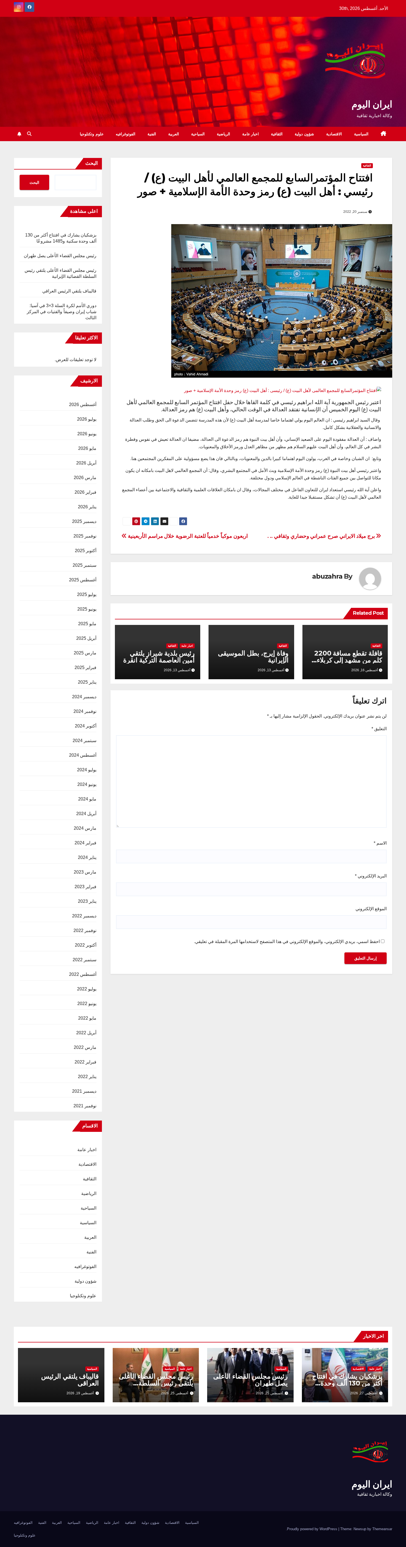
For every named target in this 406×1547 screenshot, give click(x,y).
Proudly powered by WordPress (312, 1529)
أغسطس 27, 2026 (363, 1393)
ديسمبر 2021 (84, 1091)
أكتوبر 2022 (85, 945)
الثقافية (277, 133)
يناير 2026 (87, 506)
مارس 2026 (85, 477)
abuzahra (327, 576)
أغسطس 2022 (82, 974)
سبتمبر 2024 (84, 740)
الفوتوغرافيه (125, 133)
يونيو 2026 (86, 433)
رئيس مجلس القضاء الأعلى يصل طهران (60, 255)
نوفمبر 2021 (84, 1105)
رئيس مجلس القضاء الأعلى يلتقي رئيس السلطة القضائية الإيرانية (156, 1383)
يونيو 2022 (86, 1003)
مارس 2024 (85, 828)
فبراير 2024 (85, 842)
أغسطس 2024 (82, 755)
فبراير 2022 (85, 1062)
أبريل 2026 (86, 463)
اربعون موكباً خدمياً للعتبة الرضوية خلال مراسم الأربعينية (187, 536)
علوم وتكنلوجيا (92, 133)
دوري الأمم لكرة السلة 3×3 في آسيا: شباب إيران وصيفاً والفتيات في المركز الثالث (61, 311)
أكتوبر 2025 (85, 550)
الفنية (151, 133)
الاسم (380, 843)
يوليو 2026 (86, 419)
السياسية (361, 133)
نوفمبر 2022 (84, 930)
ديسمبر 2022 (84, 916)
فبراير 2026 (85, 492)
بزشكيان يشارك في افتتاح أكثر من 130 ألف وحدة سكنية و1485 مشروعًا (347, 1383)
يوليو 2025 (86, 594)
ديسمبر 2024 (84, 696)
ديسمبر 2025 (84, 521)
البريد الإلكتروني (371, 876)
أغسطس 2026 (82, 404)
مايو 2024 (87, 799)
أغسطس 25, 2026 (269, 1393)
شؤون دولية (304, 133)
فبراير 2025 (85, 667)
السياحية (198, 133)
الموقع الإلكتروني (371, 908)
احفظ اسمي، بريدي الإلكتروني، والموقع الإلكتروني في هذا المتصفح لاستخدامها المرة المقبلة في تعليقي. (287, 941)
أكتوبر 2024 (85, 726)
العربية (173, 133)
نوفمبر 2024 (84, 711)
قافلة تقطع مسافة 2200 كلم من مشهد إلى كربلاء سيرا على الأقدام (348, 660)
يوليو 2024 (86, 769)
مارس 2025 (85, 653)
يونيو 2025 (86, 609)
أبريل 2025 (86, 638)
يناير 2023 (87, 901)
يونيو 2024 (86, 784)
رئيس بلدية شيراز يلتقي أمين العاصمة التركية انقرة (159, 656)
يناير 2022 (87, 1076)
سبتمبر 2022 (84, 959)
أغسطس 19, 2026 (80, 1393)
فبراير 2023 (85, 886)
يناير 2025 (87, 682)
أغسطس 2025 (82, 580)
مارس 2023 (85, 872)
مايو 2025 (87, 623)
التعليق (379, 728)
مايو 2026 (87, 448)
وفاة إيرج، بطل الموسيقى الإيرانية (253, 656)
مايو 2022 (87, 1018)
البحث (91, 163)
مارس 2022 (85, 1047)
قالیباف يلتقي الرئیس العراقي (69, 291)
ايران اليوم (372, 104)
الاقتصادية (334, 133)
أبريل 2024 (86, 813)
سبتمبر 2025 (84, 565)
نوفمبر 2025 (84, 536)
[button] (29, 133)
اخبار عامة (250, 133)
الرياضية (223, 133)
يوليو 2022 (86, 989)
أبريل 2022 (86, 1032)
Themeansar (382, 1529)
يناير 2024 (87, 857)
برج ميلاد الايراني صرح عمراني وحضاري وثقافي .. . (321, 536)
